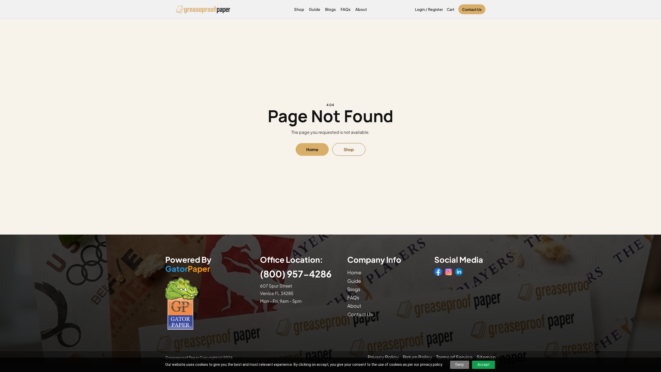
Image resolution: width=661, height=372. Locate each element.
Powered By (188, 264)
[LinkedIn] (459, 272)
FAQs (346, 9)
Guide (314, 9)
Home (312, 149)
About (361, 9)
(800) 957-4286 (296, 274)
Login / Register (429, 9)
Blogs (330, 9)
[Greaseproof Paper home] (203, 9)
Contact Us (472, 9)
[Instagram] (448, 272)
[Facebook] (438, 272)
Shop (299, 9)
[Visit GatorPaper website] (207, 303)
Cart (450, 9)
